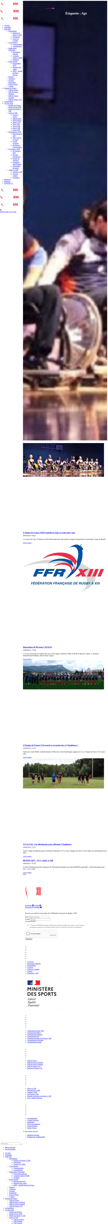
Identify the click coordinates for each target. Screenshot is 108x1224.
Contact (11, 86)
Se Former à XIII (14, 149)
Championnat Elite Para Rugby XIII (40, 1023)
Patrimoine (16, 37)
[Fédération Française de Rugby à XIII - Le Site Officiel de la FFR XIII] (9, 14)
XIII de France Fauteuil (13, 97)
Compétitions (8, 101)
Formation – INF (33, 958)
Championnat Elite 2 (34, 1018)
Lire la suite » (27, 543)
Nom (27, 917)
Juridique (16, 60)
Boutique (7, 181)
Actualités (7, 27)
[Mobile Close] (2, 1141)
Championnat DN (34, 1021)
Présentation (12, 31)
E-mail (28, 919)
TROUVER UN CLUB (8, 212)
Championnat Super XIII (36, 1016)
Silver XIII (16, 130)
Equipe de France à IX (35, 1057)
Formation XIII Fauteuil (17, 163)
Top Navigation (10, 1149)
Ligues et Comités (16, 40)
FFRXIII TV (8, 183)
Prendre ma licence (14, 105)
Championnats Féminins (36, 1025)
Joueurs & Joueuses (16, 159)
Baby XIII (16, 124)
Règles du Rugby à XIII (17, 1216)
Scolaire (11, 81)
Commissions (17, 46)
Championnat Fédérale (35, 1019)
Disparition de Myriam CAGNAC (37, 647)
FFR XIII (7, 29)
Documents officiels (16, 53)
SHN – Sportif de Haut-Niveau (17, 73)
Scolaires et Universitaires (17, 146)
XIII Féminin (17, 119)
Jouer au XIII (12, 113)
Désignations (32, 950)
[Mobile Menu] (0, 210)
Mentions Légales (33, 1135)
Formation (16, 178)
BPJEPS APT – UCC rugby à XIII (38, 860)
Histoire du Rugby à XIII (17, 34)
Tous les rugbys (15, 116)
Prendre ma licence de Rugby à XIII (40, 1083)
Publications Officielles (12, 49)
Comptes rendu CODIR (17, 57)
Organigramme (18, 44)
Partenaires (12, 82)
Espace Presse (13, 84)
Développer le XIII (14, 132)
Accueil (6, 25)
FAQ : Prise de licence (35, 1085)
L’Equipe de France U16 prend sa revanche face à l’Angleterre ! (50, 745)
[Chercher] (21, 1144)
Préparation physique (16, 167)
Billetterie (7, 179)
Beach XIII (16, 128)
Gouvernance (12, 42)
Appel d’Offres (33, 1113)
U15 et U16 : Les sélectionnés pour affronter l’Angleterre (47, 844)
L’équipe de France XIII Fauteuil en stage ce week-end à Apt (49, 533)
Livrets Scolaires (16, 142)
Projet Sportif (12, 61)
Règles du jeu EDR (14, 107)
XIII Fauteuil (17, 120)
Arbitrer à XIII (13, 170)
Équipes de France (10, 88)
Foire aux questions (34, 1111)
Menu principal (10, 1147)
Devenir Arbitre (15, 175)
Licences (31, 952)
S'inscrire (29, 939)
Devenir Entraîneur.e (17, 156)
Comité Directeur (33, 1107)
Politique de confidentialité (36, 1137)
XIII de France (13, 90)
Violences (11, 79)
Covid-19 (31, 947)
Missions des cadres (20, 1183)
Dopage (11, 77)
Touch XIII (16, 126)
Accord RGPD (30, 921)
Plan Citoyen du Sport (17, 138)
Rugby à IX (17, 122)
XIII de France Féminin (13, 93)
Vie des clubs (8, 103)
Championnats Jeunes (35, 1027)
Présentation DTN (20, 1181)
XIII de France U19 (15, 100)
